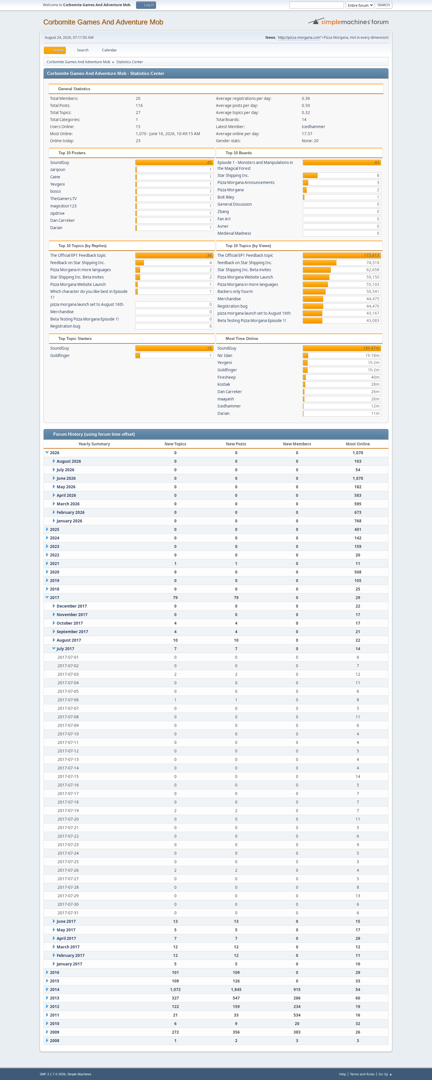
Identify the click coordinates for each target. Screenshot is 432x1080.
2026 (54, 452)
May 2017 (66, 930)
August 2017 (69, 640)
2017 (54, 597)
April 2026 (66, 495)
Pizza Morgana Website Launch (78, 284)
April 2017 (66, 938)
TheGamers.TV (63, 198)
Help (342, 1074)
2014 (54, 989)
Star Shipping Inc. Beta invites (77, 277)
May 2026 (66, 486)
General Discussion (234, 204)
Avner (223, 226)
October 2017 (70, 623)
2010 (54, 1023)
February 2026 (71, 512)
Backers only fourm (235, 291)
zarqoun (57, 169)
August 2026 (69, 461)
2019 (54, 580)
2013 (54, 998)
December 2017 (72, 606)
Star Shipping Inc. (233, 175)
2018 (54, 589)
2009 (54, 1032)
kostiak (223, 384)
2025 (54, 529)
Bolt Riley (225, 197)
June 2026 (66, 478)
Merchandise (62, 311)
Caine (55, 177)
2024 (54, 538)
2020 (54, 572)
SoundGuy (59, 162)
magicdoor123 (63, 206)
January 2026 (69, 521)
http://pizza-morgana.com (299, 37)
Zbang (223, 211)
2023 (54, 546)
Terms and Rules (362, 1074)
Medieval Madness (234, 233)
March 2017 (68, 947)
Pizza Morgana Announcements (245, 182)
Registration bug (65, 326)
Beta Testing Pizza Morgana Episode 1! (84, 319)
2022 (54, 555)
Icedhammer (313, 126)
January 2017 (69, 964)
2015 (54, 981)
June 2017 (66, 921)
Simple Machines (79, 1074)
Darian (56, 227)
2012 (54, 1006)
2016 (54, 972)
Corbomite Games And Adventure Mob (103, 22)
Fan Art (224, 219)
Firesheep (226, 377)
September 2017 (72, 631)
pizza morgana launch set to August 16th (86, 304)
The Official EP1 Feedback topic (78, 255)
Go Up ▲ (385, 1074)
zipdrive (57, 213)
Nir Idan (224, 355)
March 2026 (68, 504)
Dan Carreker (62, 220)
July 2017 (65, 648)
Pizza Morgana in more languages (80, 269)
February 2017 (71, 955)
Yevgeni (57, 184)
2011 (54, 1015)
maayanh (225, 399)
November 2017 (72, 614)
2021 (54, 563)
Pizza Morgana (230, 189)
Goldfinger (60, 355)
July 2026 (65, 469)
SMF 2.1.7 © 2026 (53, 1074)
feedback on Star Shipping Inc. (77, 262)
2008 (54, 1040)
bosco (55, 191)
